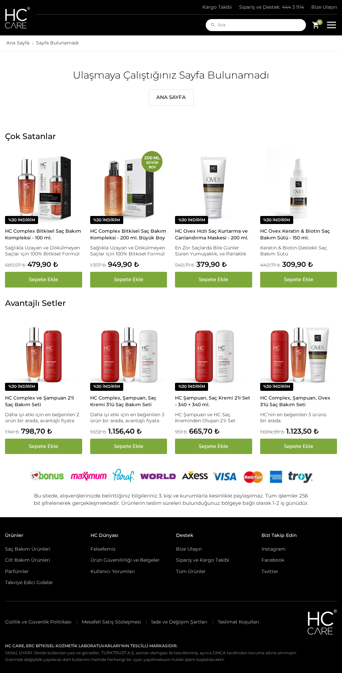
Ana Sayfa (17, 42)
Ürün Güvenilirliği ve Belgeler (125, 560)
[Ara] (212, 24)
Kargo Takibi (217, 7)
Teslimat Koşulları (238, 622)
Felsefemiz (103, 549)
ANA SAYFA (171, 97)
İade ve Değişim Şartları (179, 622)
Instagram (274, 549)
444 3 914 (271, 7)
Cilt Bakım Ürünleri (27, 560)
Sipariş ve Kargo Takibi (202, 560)
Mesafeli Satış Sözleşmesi (111, 622)
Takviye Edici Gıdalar (29, 582)
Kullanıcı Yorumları (113, 571)
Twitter (270, 571)
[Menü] (332, 25)
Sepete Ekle (43, 279)
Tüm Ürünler (191, 571)
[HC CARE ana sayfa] (20, 17)
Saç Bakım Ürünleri (27, 549)
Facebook (273, 560)
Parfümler (17, 571)
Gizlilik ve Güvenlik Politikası (38, 622)
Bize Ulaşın (324, 7)
